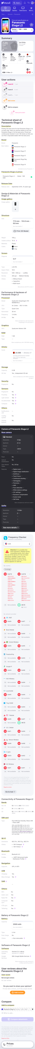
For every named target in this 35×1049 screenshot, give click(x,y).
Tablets (14, 10)
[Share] (32, 14)
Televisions (23, 10)
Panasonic (17, 14)
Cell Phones (6, 10)
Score (3, 350)
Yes (13, 373)
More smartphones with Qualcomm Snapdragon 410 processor (24, 321)
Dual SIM (14, 821)
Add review (18, 992)
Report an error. (8, 787)
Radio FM (4, 898)
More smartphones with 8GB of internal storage (23, 377)
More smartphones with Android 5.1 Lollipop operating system (24, 962)
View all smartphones (3, 14)
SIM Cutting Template (25, 831)
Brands (10, 14)
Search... (19, 3)
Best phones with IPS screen (25, 287)
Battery (4, 919)
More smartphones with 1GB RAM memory (23, 342)
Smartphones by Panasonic (25, 169)
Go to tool (9, 792)
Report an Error (5, 1038)
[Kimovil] (6, 3)
